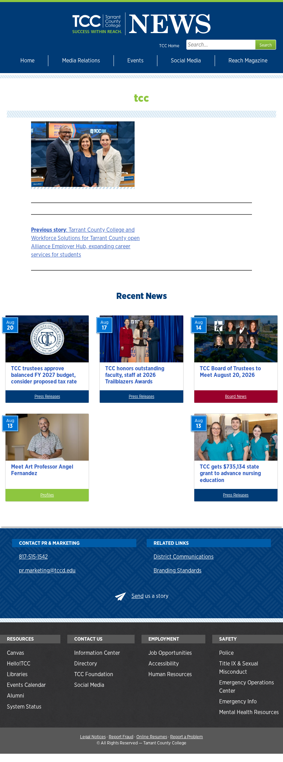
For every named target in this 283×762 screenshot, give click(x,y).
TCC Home (169, 46)
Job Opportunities (170, 652)
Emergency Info (238, 701)
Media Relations (81, 60)
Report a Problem (186, 737)
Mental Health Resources (249, 712)
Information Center (97, 652)
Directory (85, 663)
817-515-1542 (33, 556)
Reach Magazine (247, 60)
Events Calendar (26, 685)
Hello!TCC (18, 663)
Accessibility (163, 663)
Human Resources (170, 674)
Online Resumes (151, 737)
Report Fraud (121, 737)
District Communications (184, 556)
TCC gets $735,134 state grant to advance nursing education (230, 473)
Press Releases (47, 396)
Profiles (47, 495)
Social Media (186, 60)
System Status (24, 706)
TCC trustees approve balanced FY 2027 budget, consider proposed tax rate (44, 375)
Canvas (15, 652)
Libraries (17, 674)
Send (137, 596)
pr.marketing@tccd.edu (47, 570)
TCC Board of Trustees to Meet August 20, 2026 (230, 372)
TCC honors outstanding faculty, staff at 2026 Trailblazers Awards (134, 375)
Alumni (15, 695)
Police (226, 652)
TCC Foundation (93, 674)
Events (135, 60)
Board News (235, 396)
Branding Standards (178, 570)
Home (27, 60)
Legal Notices (93, 737)
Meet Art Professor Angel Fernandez (42, 470)
